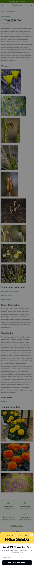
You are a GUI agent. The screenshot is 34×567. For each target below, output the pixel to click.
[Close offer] (31, 535)
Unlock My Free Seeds (17, 562)
